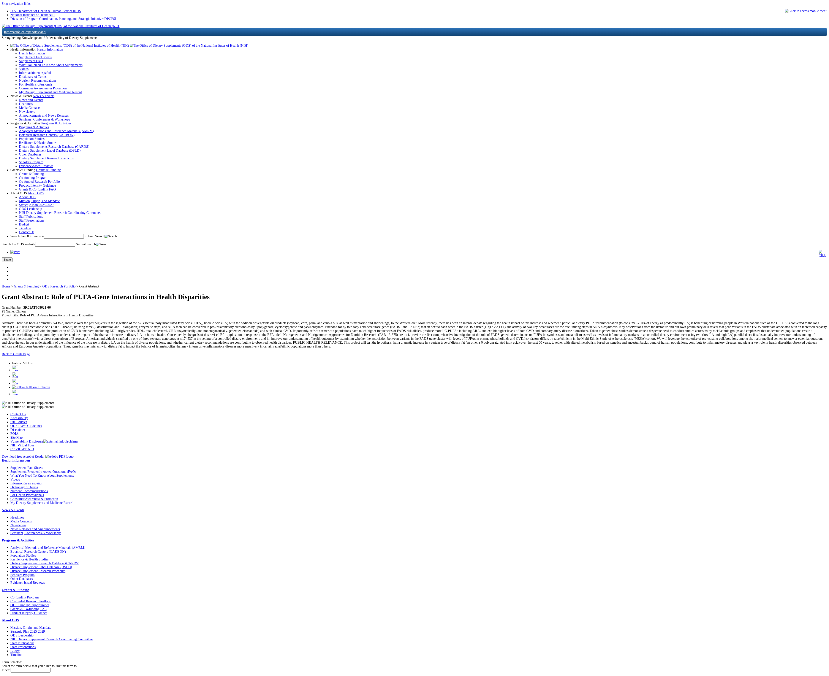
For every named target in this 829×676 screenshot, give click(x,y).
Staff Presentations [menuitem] (31, 220)
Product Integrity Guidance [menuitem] (37, 185)
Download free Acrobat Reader (23, 456)
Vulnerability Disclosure (26, 441)
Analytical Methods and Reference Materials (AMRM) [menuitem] (56, 131)
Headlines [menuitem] (26, 104)
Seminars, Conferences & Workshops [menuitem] (44, 119)
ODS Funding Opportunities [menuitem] (29, 605)
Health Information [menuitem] (32, 53)
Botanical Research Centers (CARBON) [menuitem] (46, 135)
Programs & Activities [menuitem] (34, 127)
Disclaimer (17, 430)
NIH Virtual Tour (22, 445)
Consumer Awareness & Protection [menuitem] (43, 88)
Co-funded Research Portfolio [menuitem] (39, 181)
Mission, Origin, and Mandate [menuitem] (39, 201)
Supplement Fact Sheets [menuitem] (35, 57)
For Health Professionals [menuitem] (35, 84)
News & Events (43, 96)
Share (7, 259)
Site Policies (18, 422)
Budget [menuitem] (24, 224)
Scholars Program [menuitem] (31, 162)
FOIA (14, 433)
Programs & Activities (56, 123)
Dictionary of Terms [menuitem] (32, 76)
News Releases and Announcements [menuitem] (35, 529)
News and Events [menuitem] (31, 100)
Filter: (6, 670)
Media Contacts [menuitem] (29, 107)
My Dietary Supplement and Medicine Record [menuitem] (50, 92)
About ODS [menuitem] (27, 197)
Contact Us (18, 414)
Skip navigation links (16, 3)
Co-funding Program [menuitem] (33, 177)
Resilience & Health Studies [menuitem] (38, 142)
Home (6, 286)
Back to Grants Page (16, 354)
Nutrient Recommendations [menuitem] (37, 80)
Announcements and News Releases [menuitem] (44, 115)
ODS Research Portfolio (59, 286)
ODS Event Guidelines (26, 426)
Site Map (16, 437)
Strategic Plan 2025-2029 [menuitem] (36, 205)
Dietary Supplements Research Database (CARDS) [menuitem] (54, 146)
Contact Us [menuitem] (26, 232)
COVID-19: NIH (22, 449)
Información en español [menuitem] (35, 73)
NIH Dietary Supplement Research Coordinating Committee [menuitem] (60, 212)
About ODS (36, 193)
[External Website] (60, 441)
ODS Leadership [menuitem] (30, 209)
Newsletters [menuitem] (27, 111)
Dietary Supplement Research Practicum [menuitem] (46, 158)
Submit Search (94, 236)
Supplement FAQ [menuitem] (31, 61)
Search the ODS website (27, 236)
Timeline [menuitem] (25, 228)
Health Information (50, 49)
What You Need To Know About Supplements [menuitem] (50, 65)
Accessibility (19, 418)
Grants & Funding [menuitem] (31, 174)
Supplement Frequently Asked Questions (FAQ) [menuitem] (43, 471)
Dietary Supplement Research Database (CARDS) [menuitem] (44, 563)
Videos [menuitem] (23, 69)
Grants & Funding (48, 170)
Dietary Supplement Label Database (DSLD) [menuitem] (50, 150)
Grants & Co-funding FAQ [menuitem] (37, 189)
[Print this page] (15, 252)
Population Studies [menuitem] (31, 139)
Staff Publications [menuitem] (31, 216)
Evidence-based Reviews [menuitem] (36, 166)
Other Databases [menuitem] (30, 154)
